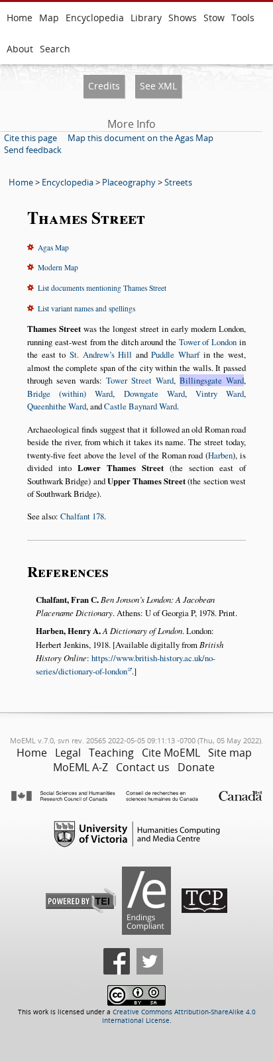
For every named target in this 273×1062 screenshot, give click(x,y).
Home (19, 17)
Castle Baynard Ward (140, 406)
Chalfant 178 (82, 516)
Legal (68, 752)
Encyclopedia (95, 17)
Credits (104, 86)
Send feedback (33, 150)
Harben (220, 455)
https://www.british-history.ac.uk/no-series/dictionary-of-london (125, 664)
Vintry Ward (219, 393)
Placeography (129, 182)
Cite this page (30, 138)
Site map (230, 752)
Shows (182, 17)
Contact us (143, 767)
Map (49, 17)
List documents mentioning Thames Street (102, 288)
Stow (214, 17)
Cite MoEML (171, 752)
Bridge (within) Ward (70, 393)
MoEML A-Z (80, 767)
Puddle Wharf (175, 354)
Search (55, 48)
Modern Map (58, 267)
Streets (178, 182)
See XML (158, 86)
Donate (196, 767)
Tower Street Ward (140, 380)
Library (146, 17)
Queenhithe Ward (56, 406)
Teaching (111, 752)
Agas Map (53, 247)
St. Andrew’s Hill (101, 354)
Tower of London (208, 342)
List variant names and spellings (86, 308)
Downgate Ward (154, 393)
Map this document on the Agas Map (140, 138)
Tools (242, 17)
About (20, 48)
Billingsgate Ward (212, 380)
